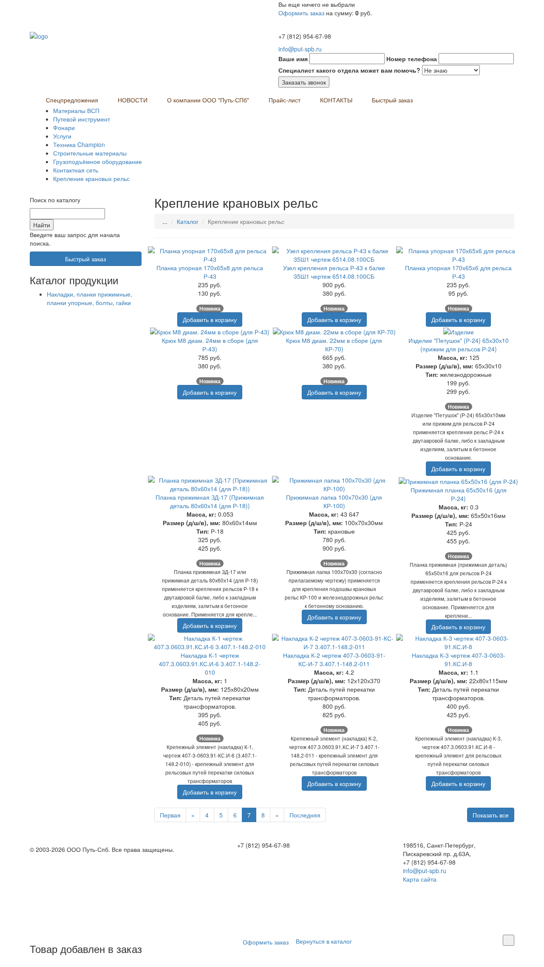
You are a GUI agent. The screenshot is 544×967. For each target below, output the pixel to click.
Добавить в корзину (210, 319)
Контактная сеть (75, 170)
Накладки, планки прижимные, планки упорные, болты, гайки (89, 298)
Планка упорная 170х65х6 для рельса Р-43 (458, 271)
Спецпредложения (72, 100)
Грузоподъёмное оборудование (97, 161)
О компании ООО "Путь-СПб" (208, 100)
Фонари (64, 127)
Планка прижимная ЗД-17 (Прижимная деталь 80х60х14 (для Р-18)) (210, 501)
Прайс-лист (284, 100)
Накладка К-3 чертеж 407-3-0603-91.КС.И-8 (458, 659)
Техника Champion (79, 144)
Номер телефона (411, 58)
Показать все (491, 815)
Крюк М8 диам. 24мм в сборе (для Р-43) (210, 344)
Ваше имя (293, 58)
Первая (170, 815)
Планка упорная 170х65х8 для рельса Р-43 (209, 271)
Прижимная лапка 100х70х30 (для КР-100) (334, 501)
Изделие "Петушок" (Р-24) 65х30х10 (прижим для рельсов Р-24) (458, 344)
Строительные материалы (90, 153)
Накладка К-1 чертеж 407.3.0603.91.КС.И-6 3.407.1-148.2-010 (210, 663)
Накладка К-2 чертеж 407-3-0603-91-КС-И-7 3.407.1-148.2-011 (334, 659)
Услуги (62, 136)
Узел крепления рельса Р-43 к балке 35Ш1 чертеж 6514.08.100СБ (334, 271)
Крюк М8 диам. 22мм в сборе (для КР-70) (334, 344)
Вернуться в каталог (324, 940)
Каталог (187, 221)
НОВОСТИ (132, 100)
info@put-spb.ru (300, 49)
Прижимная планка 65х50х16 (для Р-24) (459, 494)
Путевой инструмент (81, 119)
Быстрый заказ (392, 100)
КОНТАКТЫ (336, 100)
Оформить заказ (301, 12)
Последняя (304, 815)
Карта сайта (419, 879)
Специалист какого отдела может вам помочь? (349, 70)
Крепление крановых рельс (91, 178)
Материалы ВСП (76, 110)
